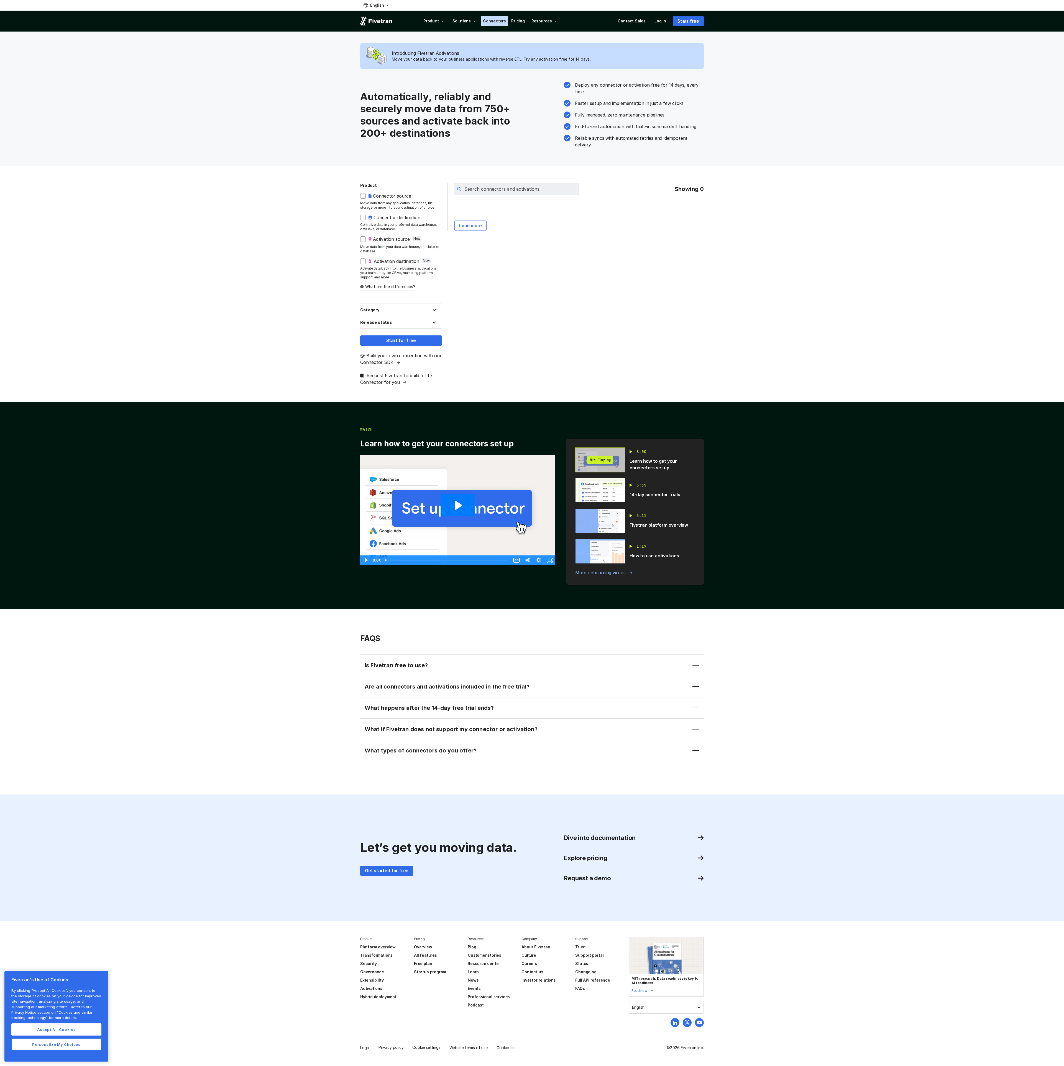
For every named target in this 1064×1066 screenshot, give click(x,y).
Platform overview (378, 947)
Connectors (494, 21)
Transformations (376, 955)
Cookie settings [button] (426, 1047)
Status (581, 963)
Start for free (401, 340)
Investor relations (538, 980)
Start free (688, 21)
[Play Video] (365, 560)
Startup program (430, 971)
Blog (472, 947)
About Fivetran (535, 947)
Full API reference (592, 980)
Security (368, 963)
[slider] (447, 560)
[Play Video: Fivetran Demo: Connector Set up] (458, 505)
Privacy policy (390, 1047)
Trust (580, 947)
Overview (423, 947)
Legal (365, 1047)
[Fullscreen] (549, 560)
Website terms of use (468, 1047)
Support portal (589, 955)
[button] (376, 5)
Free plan (423, 963)
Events (474, 988)
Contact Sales (632, 21)
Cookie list (506, 1047)
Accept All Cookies (56, 1029)
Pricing (518, 21)
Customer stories (484, 955)
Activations (371, 988)
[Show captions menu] (516, 560)
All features (425, 955)
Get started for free (386, 870)
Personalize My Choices (56, 1044)
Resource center (484, 963)
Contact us (532, 971)
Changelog (585, 971)
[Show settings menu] (538, 560)
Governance (372, 971)
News (473, 980)
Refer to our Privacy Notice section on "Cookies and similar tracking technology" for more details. (52, 1012)
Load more (470, 225)
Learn (473, 971)
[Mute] (527, 560)
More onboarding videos (600, 572)
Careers (529, 963)
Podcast (476, 1005)
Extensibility (372, 980)
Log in (660, 21)
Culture (528, 955)
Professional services (489, 996)
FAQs (580, 988)
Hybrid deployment (378, 996)
